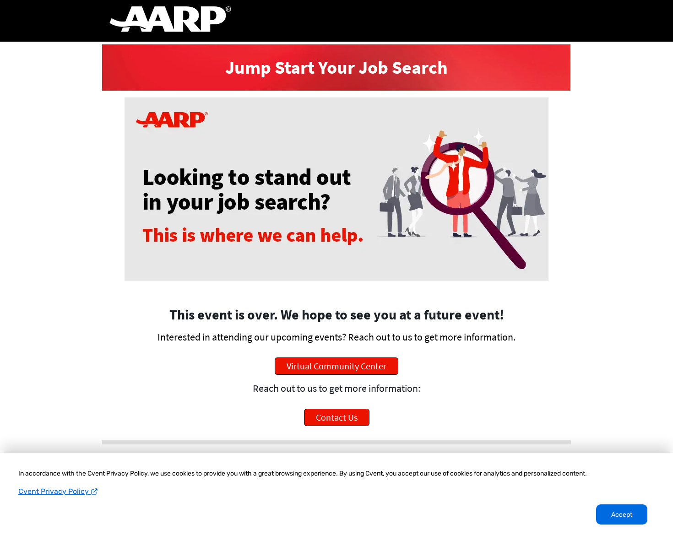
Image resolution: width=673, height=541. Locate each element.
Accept (621, 515)
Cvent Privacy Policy (54, 491)
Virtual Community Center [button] (336, 366)
